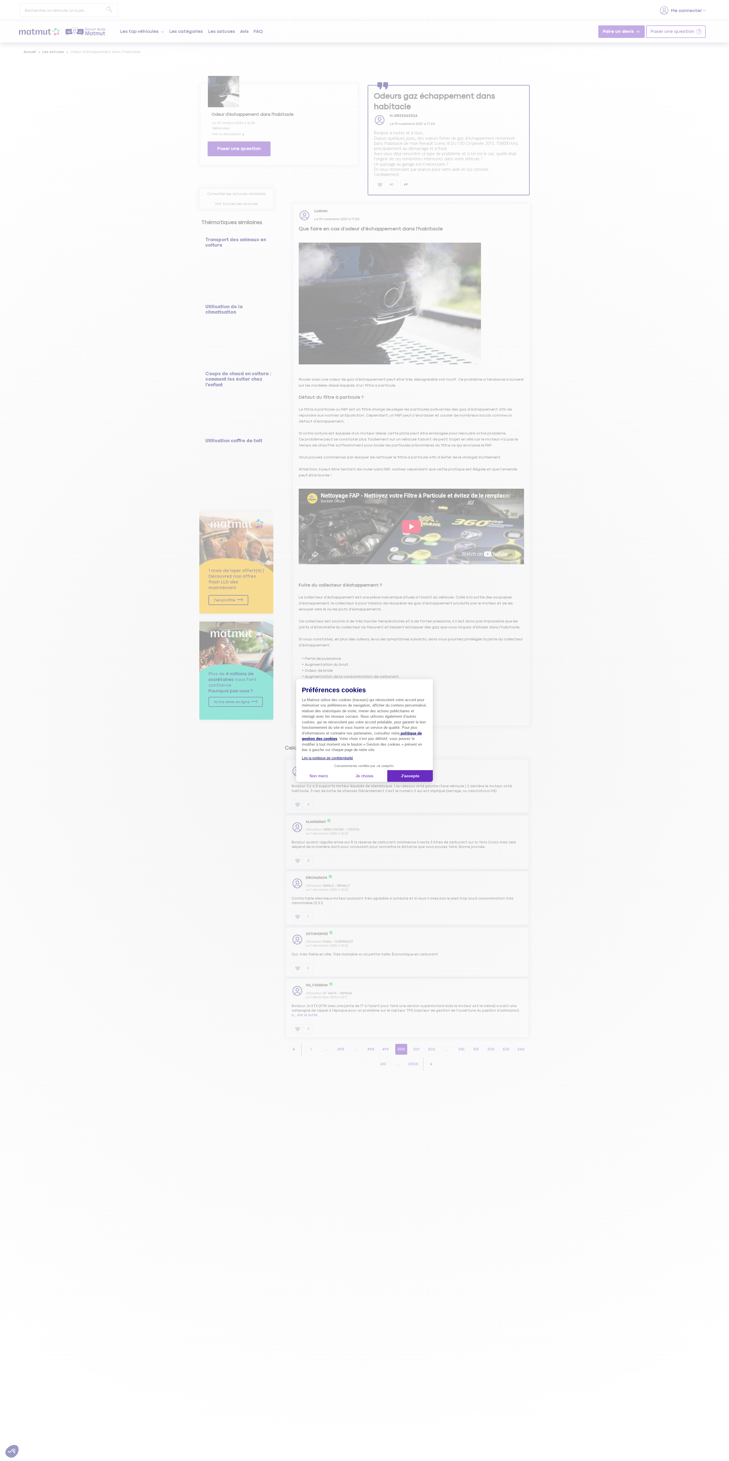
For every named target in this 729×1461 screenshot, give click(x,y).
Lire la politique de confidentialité (327, 758)
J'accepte (410, 776)
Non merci (319, 776)
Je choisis (364, 776)
